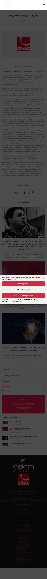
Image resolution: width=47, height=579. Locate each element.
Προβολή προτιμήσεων (23, 296)
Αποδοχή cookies (23, 284)
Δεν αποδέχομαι (23, 290)
